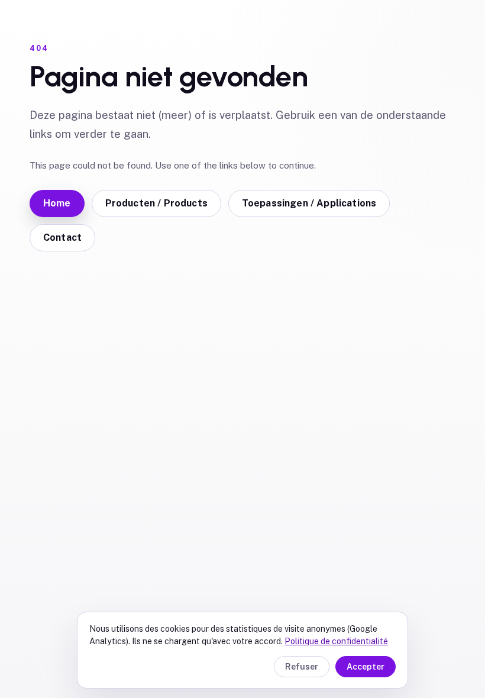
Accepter (365, 666)
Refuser (301, 666)
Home (57, 203)
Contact (62, 237)
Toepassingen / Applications (309, 203)
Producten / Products (156, 203)
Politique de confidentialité (336, 641)
